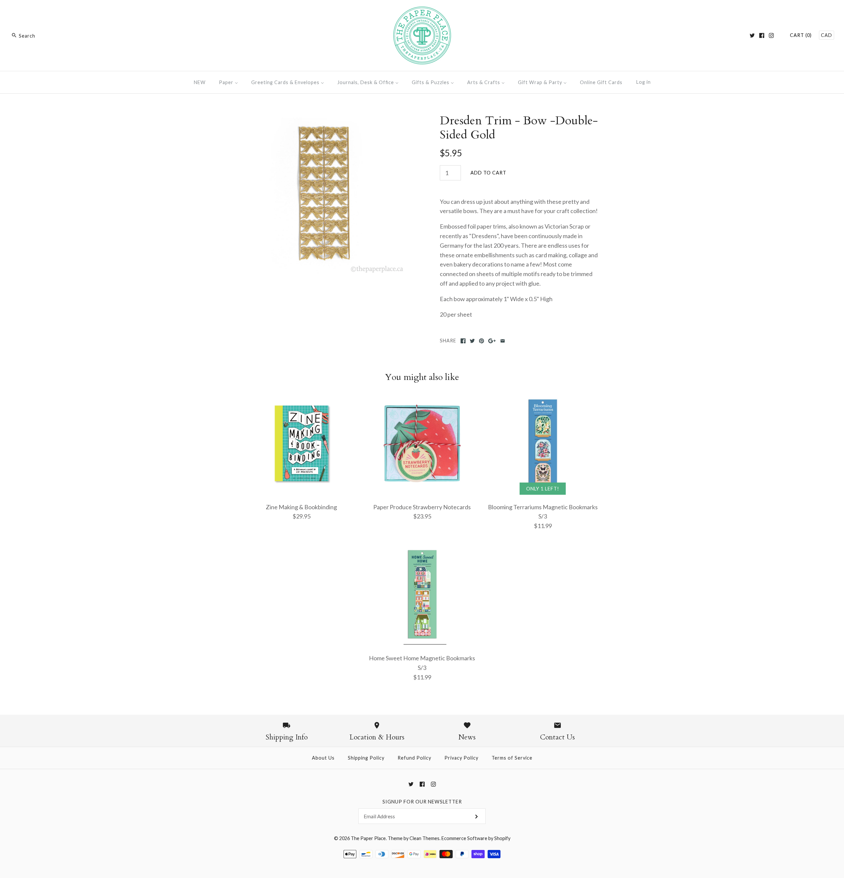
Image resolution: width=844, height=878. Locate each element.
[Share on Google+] (492, 340)
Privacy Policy (461, 758)
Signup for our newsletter (422, 801)
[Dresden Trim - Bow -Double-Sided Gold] (324, 118)
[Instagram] (771, 35)
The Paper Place (368, 838)
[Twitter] (752, 35)
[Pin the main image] (481, 340)
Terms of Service (512, 758)
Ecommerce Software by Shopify (475, 838)
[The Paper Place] (422, 11)
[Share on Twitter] (472, 340)
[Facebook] (761, 35)
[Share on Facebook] (463, 340)
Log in (643, 82)
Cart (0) (801, 35)
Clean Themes (424, 838)
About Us (323, 758)
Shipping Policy (366, 758)
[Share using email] (502, 340)
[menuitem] (199, 82)
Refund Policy (414, 758)
